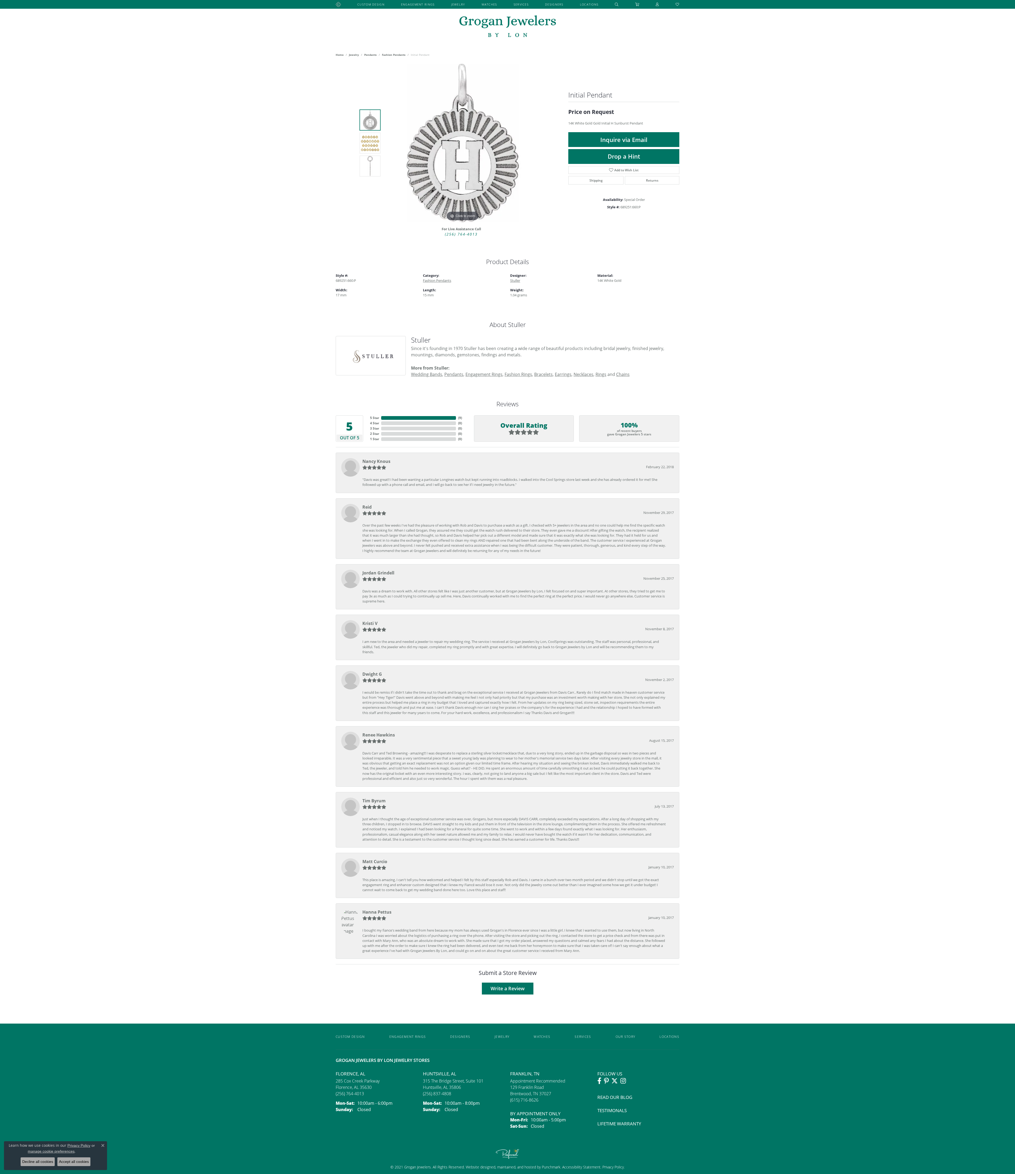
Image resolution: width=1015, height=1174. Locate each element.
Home (340, 55)
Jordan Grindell (378, 573)
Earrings (563, 374)
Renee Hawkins (378, 735)
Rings (601, 374)
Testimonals (612, 1110)
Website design (478, 1167)
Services (521, 4)
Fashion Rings (518, 374)
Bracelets (543, 374)
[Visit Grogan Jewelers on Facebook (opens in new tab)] (599, 1081)
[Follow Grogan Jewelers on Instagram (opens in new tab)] (623, 1081)
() (460, 418)
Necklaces (583, 374)
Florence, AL (350, 1074)
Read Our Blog (614, 1097)
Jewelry (458, 4)
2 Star (374, 433)
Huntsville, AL (439, 1074)
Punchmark (551, 1167)
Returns (652, 180)
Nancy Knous (376, 461)
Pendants (370, 55)
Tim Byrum (374, 801)
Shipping (596, 180)
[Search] (617, 4)
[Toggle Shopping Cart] (637, 4)
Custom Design (371, 4)
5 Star (374, 418)
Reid (367, 507)
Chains (623, 374)
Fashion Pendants (393, 55)
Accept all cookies (74, 1161)
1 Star (374, 439)
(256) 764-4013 (461, 234)
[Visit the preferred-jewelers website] (507, 1153)
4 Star (374, 423)
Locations (589, 4)
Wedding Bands (426, 374)
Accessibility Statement (581, 1167)
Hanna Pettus (376, 912)
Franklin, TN (524, 1074)
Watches (489, 4)
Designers (554, 4)
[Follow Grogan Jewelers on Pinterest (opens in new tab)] (606, 1081)
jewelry (354, 55)
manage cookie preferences (51, 1151)
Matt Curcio (374, 861)
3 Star (374, 428)
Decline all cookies (37, 1161)
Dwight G (372, 674)
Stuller (515, 280)
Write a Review (508, 989)
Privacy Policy (612, 1167)
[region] (462, 143)
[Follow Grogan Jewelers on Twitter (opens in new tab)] (614, 1081)
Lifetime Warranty (619, 1124)
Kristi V (369, 623)
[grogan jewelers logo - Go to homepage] (507, 27)
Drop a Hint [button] (624, 156)
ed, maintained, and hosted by (516, 1167)
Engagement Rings (418, 4)
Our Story (625, 1036)
